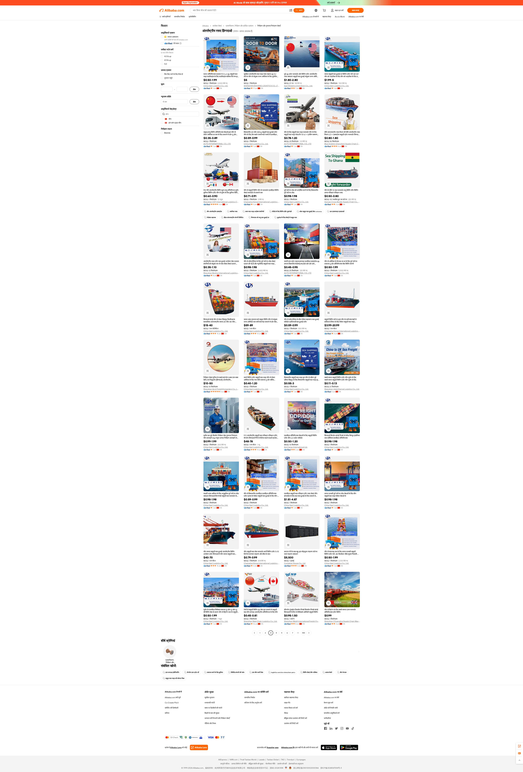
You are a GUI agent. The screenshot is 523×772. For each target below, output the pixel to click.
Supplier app (273, 747)
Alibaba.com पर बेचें (331, 697)
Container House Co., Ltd (294, 563)
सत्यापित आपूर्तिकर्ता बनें (332, 713)
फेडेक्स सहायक (211, 217)
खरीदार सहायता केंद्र (291, 697)
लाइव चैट (287, 703)
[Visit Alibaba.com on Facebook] (325, 728)
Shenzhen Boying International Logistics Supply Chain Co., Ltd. (221, 273)
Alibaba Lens (176, 747)
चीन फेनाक (343, 672)
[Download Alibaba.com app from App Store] (329, 747)
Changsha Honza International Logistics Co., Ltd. (261, 202)
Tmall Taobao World (248, 760)
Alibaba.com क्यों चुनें (173, 697)
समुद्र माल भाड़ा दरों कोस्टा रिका (174, 678)
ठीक (194, 89)
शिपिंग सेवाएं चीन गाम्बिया (310, 672)
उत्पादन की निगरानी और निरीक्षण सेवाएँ (217, 718)
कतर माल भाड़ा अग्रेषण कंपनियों (254, 211)
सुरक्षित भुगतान (209, 697)
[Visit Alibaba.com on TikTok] (352, 728)
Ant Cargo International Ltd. (295, 447)
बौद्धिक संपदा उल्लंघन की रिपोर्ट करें (295, 718)
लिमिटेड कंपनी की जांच (237, 672)
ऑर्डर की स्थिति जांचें (331, 708)
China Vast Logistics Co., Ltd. (215, 86)
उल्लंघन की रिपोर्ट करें (291, 723)
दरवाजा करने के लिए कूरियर (215, 672)
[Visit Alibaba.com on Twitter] (336, 728)
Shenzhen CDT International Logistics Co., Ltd (221, 202)
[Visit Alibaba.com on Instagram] (341, 728)
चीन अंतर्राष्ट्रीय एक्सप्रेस (214, 211)
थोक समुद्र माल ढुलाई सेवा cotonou (310, 211)
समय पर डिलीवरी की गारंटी (213, 708)
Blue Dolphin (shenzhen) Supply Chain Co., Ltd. (342, 144)
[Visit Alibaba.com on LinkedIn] (331, 728)
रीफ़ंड (286, 713)
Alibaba (205, 26)
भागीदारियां (327, 718)
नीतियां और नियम (210, 723)
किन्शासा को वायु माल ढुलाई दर (260, 217)
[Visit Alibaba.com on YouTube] (347, 728)
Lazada (261, 760)
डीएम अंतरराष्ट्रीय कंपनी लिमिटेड (233, 217)
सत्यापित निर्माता (249, 697)
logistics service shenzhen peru (283, 672)
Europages (301, 760)
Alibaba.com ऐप (288, 747)
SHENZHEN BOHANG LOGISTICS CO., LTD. (261, 86)
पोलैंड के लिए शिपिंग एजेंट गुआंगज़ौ (282, 211)
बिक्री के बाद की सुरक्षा (212, 713)
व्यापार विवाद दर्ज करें (291, 708)
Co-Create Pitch (172, 703)
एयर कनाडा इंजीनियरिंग (172, 672)
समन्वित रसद (233, 211)
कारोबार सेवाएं (217, 26)
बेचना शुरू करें (328, 703)
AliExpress (222, 760)
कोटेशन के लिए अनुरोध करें (253, 703)
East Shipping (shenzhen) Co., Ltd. (298, 86)
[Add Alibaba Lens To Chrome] (199, 747)
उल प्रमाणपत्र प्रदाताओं (337, 211)
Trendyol (290, 760)
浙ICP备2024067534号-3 (331, 768)
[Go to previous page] (254, 632)
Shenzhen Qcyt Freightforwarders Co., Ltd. (221, 389)
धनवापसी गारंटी (210, 703)
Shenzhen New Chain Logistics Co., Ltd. (260, 621)
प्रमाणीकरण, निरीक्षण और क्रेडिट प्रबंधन (239, 26)
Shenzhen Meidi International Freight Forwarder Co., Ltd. (302, 621)
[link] (519, 746)
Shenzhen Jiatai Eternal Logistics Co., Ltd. (341, 389)
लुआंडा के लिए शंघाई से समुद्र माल (287, 217)
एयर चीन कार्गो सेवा (257, 672)
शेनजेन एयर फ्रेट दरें (193, 672)
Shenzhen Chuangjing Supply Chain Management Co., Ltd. (342, 621)
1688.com (233, 760)
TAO (283, 760)
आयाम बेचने (328, 672)
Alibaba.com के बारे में (173, 692)
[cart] (325, 11)
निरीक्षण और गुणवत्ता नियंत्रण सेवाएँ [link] (269, 26)
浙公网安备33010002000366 (306, 768)
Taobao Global (273, 760)
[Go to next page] (308, 632)
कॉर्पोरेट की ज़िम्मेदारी (171, 708)
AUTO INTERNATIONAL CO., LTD (217, 144)
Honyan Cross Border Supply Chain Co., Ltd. (342, 202)
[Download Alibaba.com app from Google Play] (349, 747)
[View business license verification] (286, 768)
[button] (290, 10)
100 (303, 633)
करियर (167, 713)
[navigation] (180, 329)
